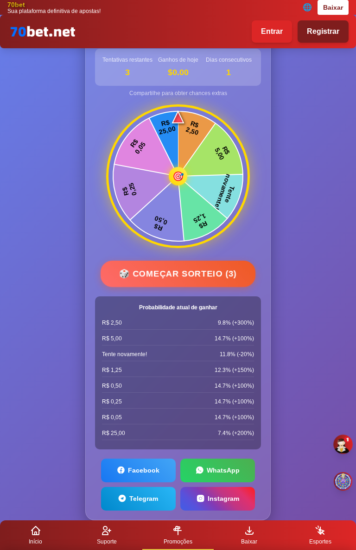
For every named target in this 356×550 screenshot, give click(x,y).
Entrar (272, 31)
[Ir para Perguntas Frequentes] (343, 444)
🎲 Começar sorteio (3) (178, 274)
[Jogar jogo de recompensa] (343, 481)
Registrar (323, 31)
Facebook (143, 470)
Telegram (143, 498)
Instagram (223, 498)
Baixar (333, 7)
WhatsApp (223, 470)
